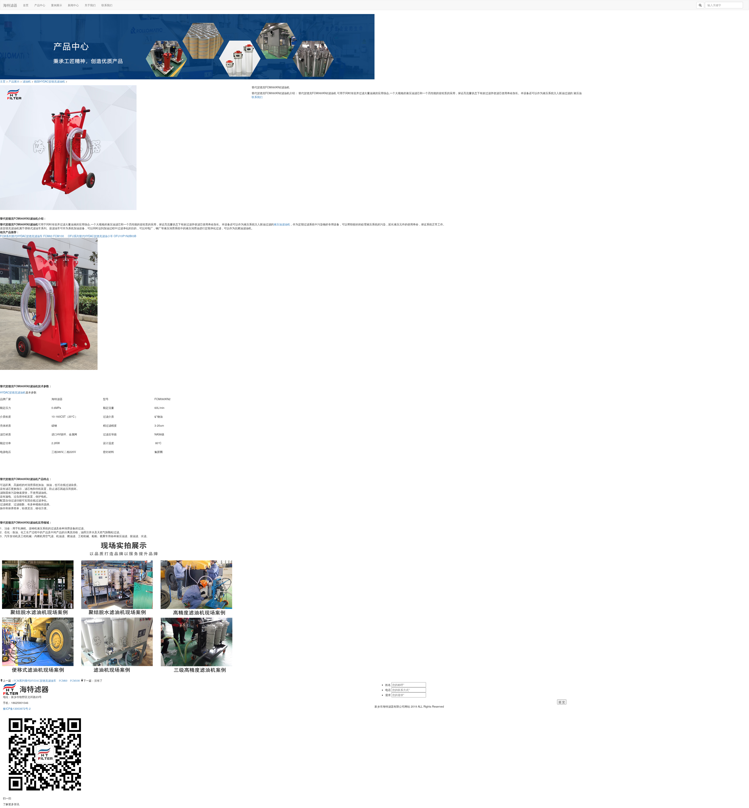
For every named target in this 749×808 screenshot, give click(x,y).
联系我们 (106, 5)
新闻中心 (73, 5)
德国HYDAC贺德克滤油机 (49, 81)
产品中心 (39, 5)
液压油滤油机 (282, 224)
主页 (3, 81)
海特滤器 (10, 5)
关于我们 (90, 5)
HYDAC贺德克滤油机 (13, 392)
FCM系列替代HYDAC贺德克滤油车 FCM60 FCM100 (32, 236)
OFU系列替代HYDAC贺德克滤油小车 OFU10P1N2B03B (102, 236)
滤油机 (27, 81)
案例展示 (56, 5)
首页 (25, 5)
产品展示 (14, 81)
